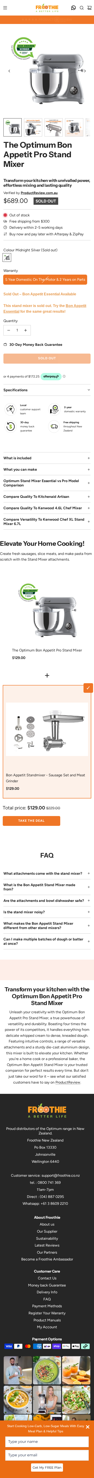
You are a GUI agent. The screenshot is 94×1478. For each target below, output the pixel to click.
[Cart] (89, 8)
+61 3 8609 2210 (54, 1203)
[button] (9, 71)
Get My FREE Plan (47, 1467)
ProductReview (67, 1082)
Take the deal (31, 821)
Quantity (10, 321)
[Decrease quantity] (9, 330)
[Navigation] (5, 8)
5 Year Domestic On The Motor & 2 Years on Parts (45, 279)
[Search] (82, 8)
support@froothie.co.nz (61, 1175)
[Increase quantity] (26, 330)
